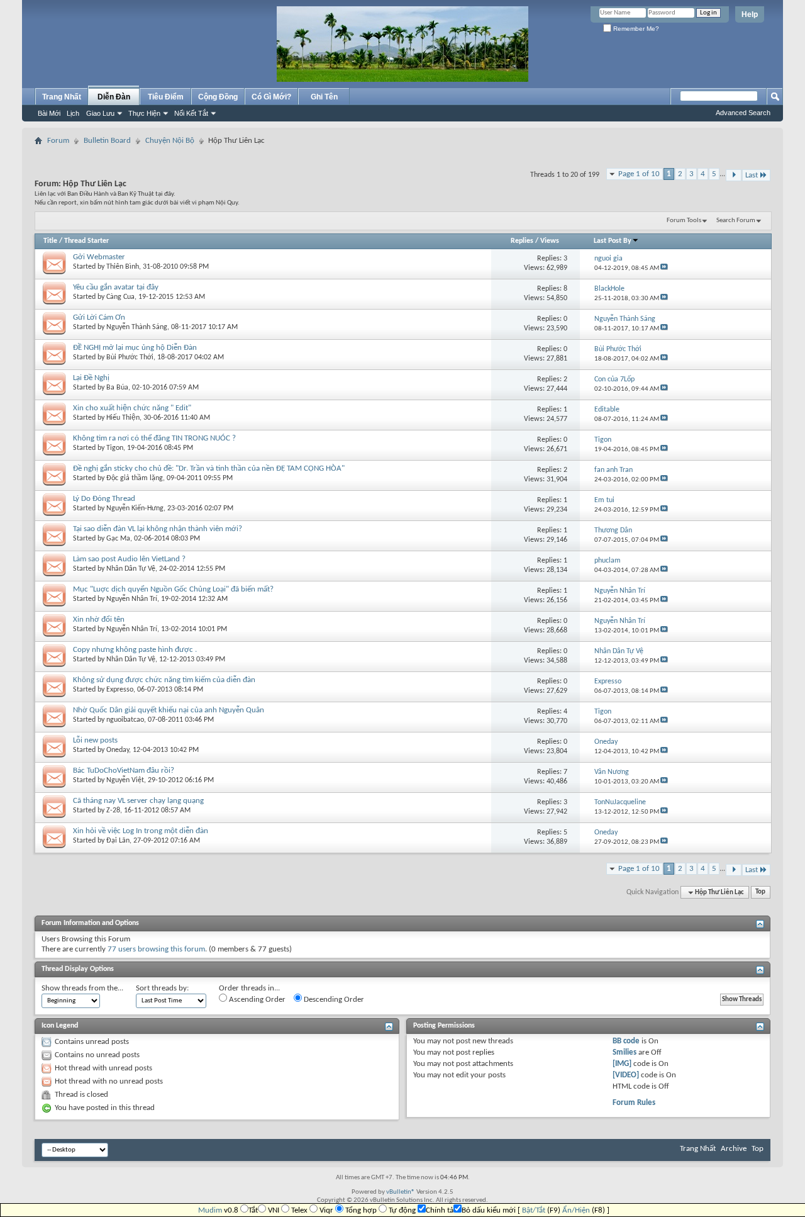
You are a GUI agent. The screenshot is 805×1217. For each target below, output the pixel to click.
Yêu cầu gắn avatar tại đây (115, 287)
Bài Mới (49, 113)
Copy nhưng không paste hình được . (135, 650)
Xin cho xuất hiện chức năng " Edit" (132, 408)
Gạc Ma (118, 538)
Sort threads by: (162, 988)
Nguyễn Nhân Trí (131, 599)
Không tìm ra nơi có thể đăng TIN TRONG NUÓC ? (154, 438)
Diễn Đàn (113, 97)
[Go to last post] (664, 268)
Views (549, 241)
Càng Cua (120, 297)
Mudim (210, 1210)
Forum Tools (684, 220)
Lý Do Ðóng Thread (104, 499)
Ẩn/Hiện (576, 1210)
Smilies (624, 1052)
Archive (734, 1149)
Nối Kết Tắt (191, 113)
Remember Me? (635, 28)
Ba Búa (117, 387)
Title (50, 241)
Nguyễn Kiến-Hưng (135, 508)
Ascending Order (256, 999)
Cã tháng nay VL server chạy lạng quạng (138, 801)
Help (749, 14)
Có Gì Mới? (271, 97)
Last (751, 175)
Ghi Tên (324, 97)
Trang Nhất (61, 97)
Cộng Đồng (218, 97)
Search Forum (735, 220)
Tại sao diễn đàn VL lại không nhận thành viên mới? (157, 529)
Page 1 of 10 (639, 174)
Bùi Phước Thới (129, 357)
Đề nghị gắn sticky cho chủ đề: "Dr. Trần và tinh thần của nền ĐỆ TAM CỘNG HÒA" (209, 468)
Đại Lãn (118, 840)
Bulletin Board (107, 141)
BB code (626, 1041)
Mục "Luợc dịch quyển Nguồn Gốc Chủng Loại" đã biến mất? (173, 589)
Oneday (117, 750)
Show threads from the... (82, 988)
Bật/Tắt (533, 1210)
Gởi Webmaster (99, 257)
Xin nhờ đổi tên (99, 619)
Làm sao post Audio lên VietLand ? (129, 559)
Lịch (73, 113)
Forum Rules (634, 1103)
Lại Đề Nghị (91, 378)
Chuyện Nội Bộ (169, 141)
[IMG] (622, 1064)
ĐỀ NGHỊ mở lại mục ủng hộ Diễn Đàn (135, 348)
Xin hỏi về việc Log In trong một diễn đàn (140, 831)
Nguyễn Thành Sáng (136, 327)
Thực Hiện (144, 113)
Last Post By (612, 241)
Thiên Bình (122, 267)
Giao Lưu (100, 113)
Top (760, 892)
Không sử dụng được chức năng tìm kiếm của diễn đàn (164, 680)
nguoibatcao (125, 720)
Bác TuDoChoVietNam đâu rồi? (123, 770)
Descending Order (333, 999)
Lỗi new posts (95, 740)
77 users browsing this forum (156, 949)
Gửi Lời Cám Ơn (99, 317)
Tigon (114, 448)
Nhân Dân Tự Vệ (130, 569)
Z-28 (113, 810)
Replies (522, 241)
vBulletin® (400, 1192)
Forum (58, 141)
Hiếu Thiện (123, 418)
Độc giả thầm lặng (134, 478)
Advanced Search (743, 112)
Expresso (119, 689)
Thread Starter (86, 241)
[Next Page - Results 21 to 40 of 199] (733, 175)
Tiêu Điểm (166, 97)
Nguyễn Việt (125, 780)
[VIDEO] (626, 1075)
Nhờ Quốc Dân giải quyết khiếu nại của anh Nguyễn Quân (168, 710)
